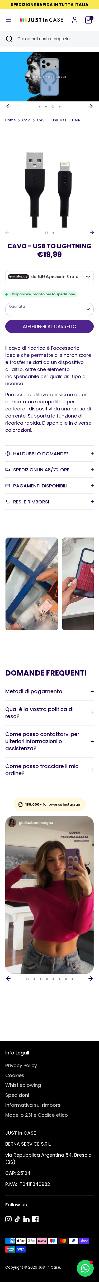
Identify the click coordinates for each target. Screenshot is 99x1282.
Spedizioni (17, 1095)
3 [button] (52, 106)
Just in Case (49, 1267)
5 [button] (53, 979)
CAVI (26, 120)
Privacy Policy (21, 1065)
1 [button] (39, 106)
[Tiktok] (17, 1219)
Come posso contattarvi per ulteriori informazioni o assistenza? (42, 741)
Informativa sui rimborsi (33, 1105)
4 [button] (59, 106)
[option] (49, 77)
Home (10, 120)
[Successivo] (90, 106)
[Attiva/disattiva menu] (7, 19)
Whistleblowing (23, 1085)
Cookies (14, 1075)
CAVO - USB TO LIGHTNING (60, 120)
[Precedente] (8, 106)
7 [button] (66, 979)
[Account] (74, 18)
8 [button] (72, 979)
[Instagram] (8, 1219)
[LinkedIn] (26, 1219)
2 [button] (46, 106)
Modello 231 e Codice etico (36, 1115)
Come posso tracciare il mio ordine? (42, 770)
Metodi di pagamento (33, 691)
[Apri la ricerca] (8, 38)
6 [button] (59, 979)
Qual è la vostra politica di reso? (39, 713)
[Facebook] (35, 1219)
